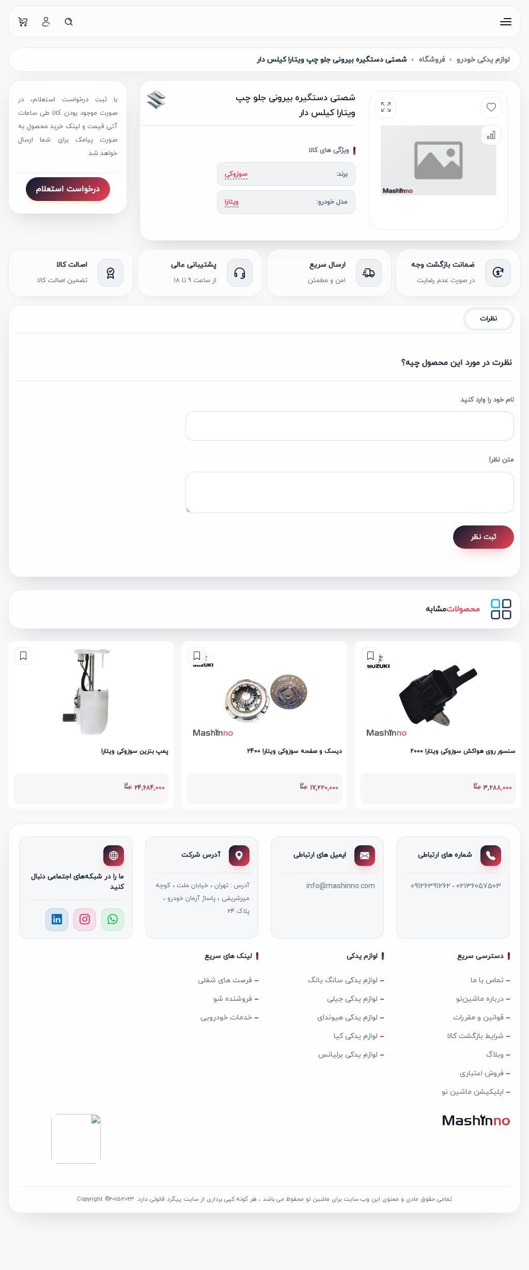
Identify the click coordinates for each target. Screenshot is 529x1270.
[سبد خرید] (23, 22)
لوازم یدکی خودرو (483, 60)
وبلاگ (494, 1055)
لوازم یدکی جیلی (352, 999)
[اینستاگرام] (84, 919)
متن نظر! (501, 459)
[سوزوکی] (172, 99)
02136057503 (478, 886)
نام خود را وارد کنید (487, 400)
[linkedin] (56, 919)
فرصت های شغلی (225, 980)
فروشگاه (432, 60)
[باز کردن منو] (506, 22)
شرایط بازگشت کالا (475, 1036)
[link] (438, 725)
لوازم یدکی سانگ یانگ (343, 980)
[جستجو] (69, 22)
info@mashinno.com (340, 886)
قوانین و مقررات (478, 1018)
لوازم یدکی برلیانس (348, 1055)
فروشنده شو (232, 999)
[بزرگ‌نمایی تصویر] (386, 108)
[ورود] (46, 22)
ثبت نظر (483, 537)
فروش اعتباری (481, 1073)
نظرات (488, 318)
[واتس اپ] (112, 919)
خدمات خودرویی (226, 1018)
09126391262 (430, 886)
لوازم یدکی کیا (356, 1036)
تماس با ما (487, 980)
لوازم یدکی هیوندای (347, 1018)
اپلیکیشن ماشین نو (472, 1092)
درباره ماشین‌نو (479, 999)
